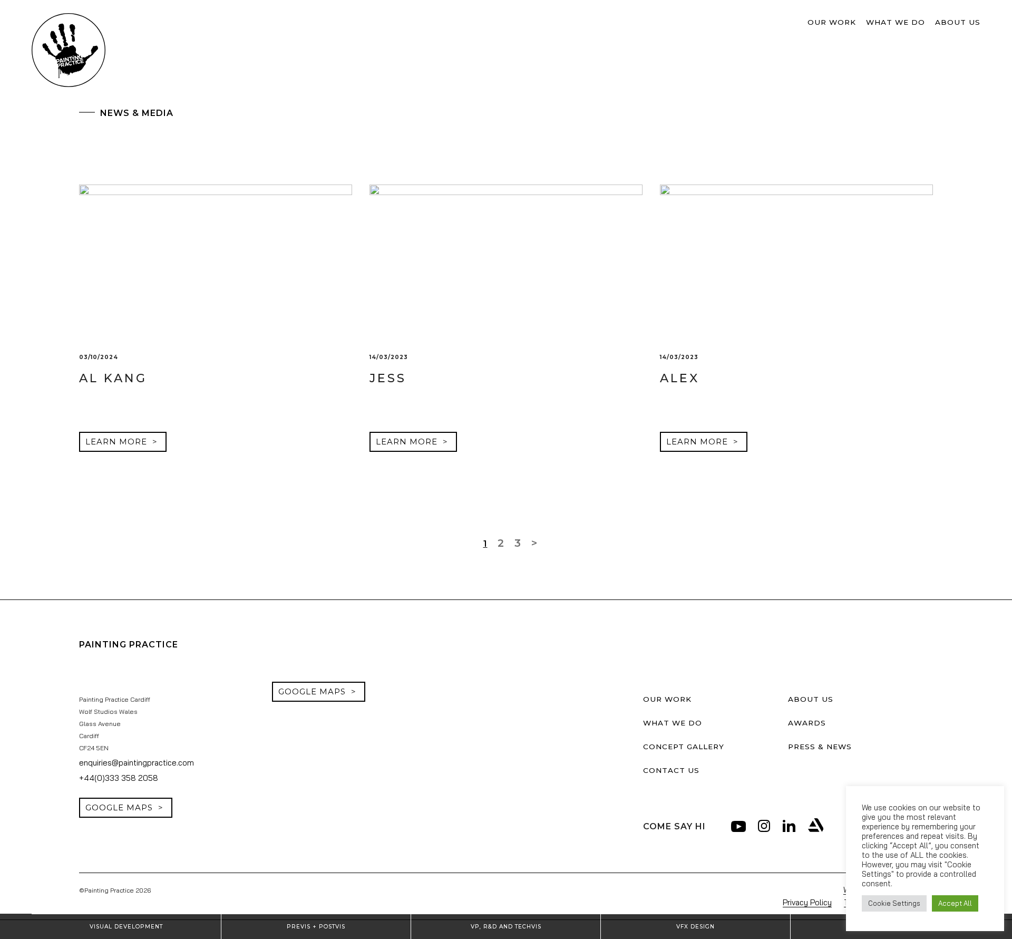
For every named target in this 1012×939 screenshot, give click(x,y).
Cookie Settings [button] (894, 903)
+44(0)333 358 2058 (109, 775)
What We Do (917, 22)
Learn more (110, 442)
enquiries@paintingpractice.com (128, 760)
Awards (802, 720)
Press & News (812, 743)
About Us (964, 22)
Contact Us (662, 766)
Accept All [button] (955, 903)
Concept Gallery (674, 743)
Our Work (867, 22)
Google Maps (113, 804)
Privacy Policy (823, 898)
